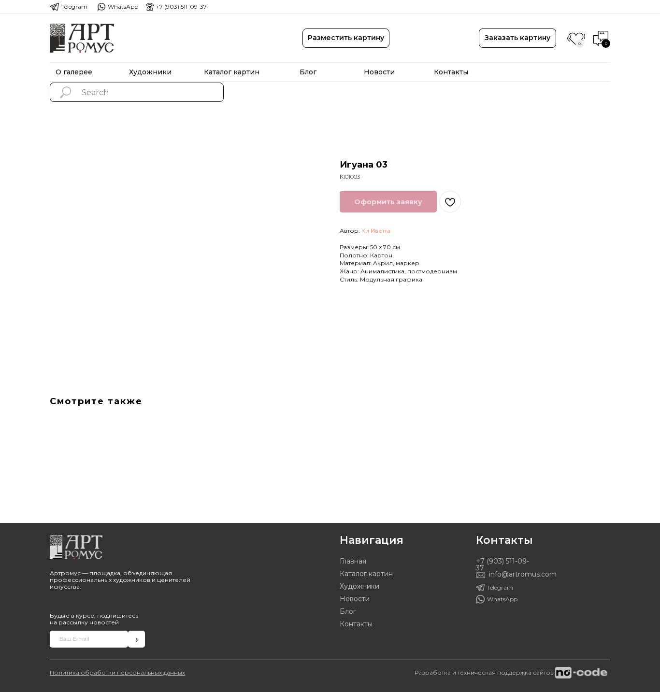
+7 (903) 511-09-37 (181, 6)
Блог (348, 611)
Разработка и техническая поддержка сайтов (484, 672)
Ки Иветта (375, 230)
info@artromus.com (523, 574)
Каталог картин (366, 573)
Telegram (74, 6)
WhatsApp (123, 6)
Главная (353, 561)
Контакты (356, 624)
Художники (359, 586)
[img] (82, 38)
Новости (355, 598)
